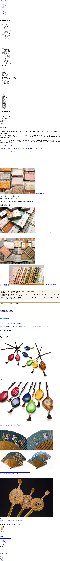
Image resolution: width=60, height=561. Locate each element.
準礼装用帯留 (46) (7, 35)
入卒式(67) (4, 73)
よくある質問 (4, 5)
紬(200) (4, 108)
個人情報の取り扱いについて (4, 9)
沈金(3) (4, 99)
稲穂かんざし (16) (7, 32)
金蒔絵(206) (4, 96)
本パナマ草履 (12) (7, 46)
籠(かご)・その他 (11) (7, 51)
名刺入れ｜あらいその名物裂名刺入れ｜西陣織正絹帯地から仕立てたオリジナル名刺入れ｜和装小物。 (17, 151)
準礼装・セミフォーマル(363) (7, 69)
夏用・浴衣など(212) (6, 75)
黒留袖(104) (4, 102)
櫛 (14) (5, 27)
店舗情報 (3, 7)
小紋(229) (4, 107)
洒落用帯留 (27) (6, 36)
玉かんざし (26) (6, 25)
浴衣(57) (4, 109)
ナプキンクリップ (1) (7, 58)
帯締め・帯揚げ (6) (7, 56)
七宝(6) (4, 100)
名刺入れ (19, 323)
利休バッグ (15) (6, 49)
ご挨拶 (3, 539)
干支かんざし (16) (7, 31)
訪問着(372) (4, 104)
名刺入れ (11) (6, 60)
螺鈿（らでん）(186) (6, 97)
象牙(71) (4, 85)
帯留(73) (4, 34)
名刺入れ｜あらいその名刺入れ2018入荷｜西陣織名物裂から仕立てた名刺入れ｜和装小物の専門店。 (16, 148)
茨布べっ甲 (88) (6, 83)
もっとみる (2, 334)
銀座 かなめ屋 (4, 547)
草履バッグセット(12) (6, 52)
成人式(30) (4, 71)
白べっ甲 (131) (6, 81)
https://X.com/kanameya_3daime (5, 313)
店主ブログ (3, 6)
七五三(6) (4, 72)
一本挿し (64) (6, 26)
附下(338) (4, 106)
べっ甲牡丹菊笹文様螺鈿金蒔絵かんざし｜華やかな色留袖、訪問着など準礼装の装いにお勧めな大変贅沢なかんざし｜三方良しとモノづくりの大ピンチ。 (24, 326)
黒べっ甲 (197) (6, 82)
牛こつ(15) (4, 86)
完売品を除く (5, 118)
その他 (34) (6, 62)
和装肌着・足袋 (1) (7, 54)
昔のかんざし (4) (7, 33)
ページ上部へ (2, 560)
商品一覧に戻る (2, 328)
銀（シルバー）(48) (6, 84)
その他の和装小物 (15, 323)
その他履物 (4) (6, 47)
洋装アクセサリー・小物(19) (7, 63)
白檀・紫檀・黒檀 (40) (7, 39)
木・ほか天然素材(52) (6, 87)
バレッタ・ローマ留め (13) (8, 30)
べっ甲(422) (4, 80)
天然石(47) (4, 95)
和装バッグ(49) (5, 48)
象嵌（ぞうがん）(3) (6, 98)
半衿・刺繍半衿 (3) (7, 55)
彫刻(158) (4, 101)
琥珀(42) (4, 93)
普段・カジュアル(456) (6, 74)
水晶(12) (4, 94)
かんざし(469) (5, 24)
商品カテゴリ (4, 323)
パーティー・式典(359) (6, 70)
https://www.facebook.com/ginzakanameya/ (6, 311)
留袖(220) (4, 103)
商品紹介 (3, 3)
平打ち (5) (5, 29)
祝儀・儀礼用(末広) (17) (8, 38)
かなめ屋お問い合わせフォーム (4, 318)
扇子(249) (4, 37)
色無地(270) (4, 105)
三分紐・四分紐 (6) (7, 57)
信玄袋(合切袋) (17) (7, 50)
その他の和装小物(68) (6, 53)
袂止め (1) (5, 59)
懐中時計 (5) (6, 61)
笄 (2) (5, 28)
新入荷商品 (7, 323)
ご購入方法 (3, 4)
